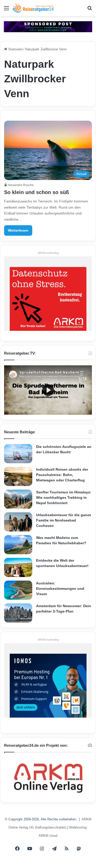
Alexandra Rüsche (21, 185)
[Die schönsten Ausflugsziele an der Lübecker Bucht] (18, 453)
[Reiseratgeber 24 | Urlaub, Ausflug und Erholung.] (33, 8)
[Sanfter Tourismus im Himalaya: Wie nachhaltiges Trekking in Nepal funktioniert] (18, 499)
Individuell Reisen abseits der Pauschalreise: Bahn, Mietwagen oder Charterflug (62, 474)
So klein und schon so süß (36, 192)
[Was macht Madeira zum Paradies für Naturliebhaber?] (18, 544)
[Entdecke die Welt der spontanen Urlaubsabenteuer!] (18, 567)
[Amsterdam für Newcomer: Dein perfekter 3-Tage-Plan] (18, 613)
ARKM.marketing (48, 252)
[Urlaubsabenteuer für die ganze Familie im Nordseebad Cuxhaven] (18, 521)
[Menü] (6, 10)
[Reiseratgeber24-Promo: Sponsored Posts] (48, 26)
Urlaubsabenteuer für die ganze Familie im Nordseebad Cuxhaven (63, 520)
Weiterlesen (18, 230)
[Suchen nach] (89, 10)
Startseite (15, 49)
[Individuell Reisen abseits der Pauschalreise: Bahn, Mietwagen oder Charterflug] (18, 476)
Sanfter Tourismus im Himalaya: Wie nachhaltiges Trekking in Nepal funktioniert (63, 497)
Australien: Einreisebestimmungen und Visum (60, 588)
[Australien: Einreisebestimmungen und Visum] (18, 590)
